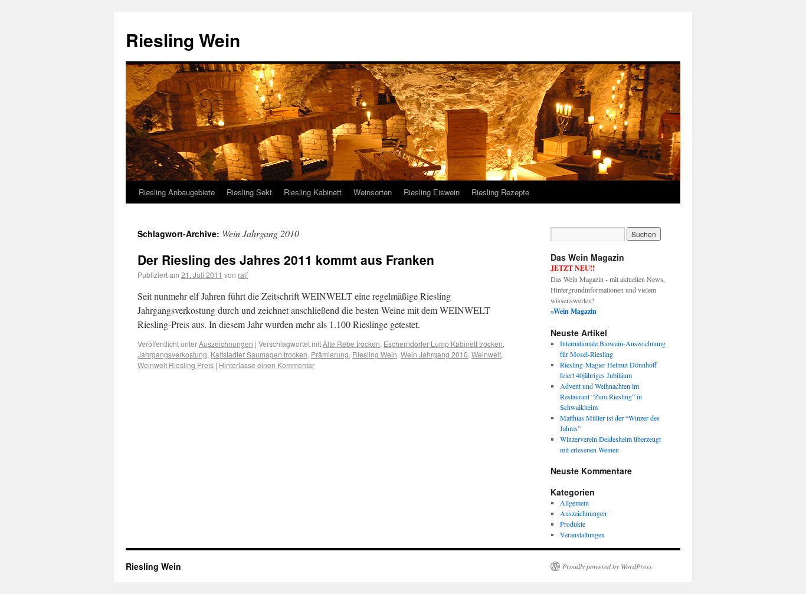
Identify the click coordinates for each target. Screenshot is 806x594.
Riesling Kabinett (313, 192)
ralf (243, 275)
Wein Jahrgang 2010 (434, 354)
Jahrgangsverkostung (172, 354)
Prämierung (330, 354)
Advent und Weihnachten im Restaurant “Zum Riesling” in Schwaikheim (601, 396)
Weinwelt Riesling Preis (175, 365)
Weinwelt (486, 354)
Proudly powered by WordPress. (608, 566)
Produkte (572, 524)
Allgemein (574, 502)
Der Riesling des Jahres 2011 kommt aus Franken (285, 259)
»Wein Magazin (574, 311)
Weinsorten (372, 192)
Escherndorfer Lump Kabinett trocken (443, 344)
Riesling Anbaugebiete (177, 192)
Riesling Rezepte (500, 192)
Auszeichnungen (226, 344)
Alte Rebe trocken (351, 344)
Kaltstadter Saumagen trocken (259, 354)
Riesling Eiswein (432, 192)
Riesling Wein (183, 39)
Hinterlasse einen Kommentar (266, 365)
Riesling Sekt (249, 192)
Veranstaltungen (582, 534)
